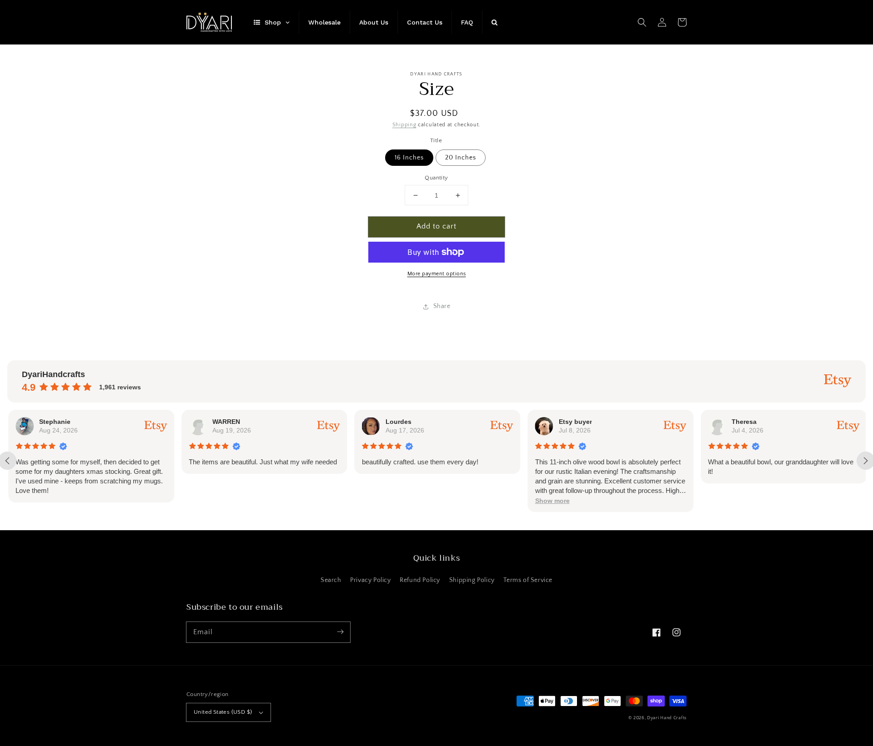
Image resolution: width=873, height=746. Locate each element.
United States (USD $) (223, 712)
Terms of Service (527, 580)
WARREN (225, 421)
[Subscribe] (340, 632)
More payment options (436, 274)
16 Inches (409, 157)
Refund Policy (420, 580)
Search (331, 580)
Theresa (743, 421)
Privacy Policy (370, 580)
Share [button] (442, 306)
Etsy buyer (574, 421)
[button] (642, 22)
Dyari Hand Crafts (667, 718)
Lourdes (398, 421)
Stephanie (54, 421)
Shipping (404, 125)
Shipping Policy (472, 580)
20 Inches (460, 157)
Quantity (436, 177)
